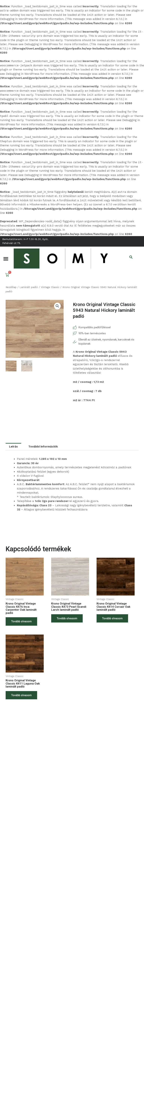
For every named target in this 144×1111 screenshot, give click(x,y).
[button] (6, 259)
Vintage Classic (50, 287)
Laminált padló (29, 287)
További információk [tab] (43, 446)
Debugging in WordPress (17, 19)
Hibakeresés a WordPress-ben (50, 204)
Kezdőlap (11, 287)
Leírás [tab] (13, 446)
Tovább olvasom (21, 621)
